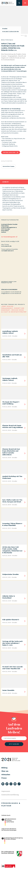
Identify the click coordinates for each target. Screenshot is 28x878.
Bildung (4, 768)
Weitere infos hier (9, 152)
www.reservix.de (6, 246)
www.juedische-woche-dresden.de (11, 291)
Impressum (5, 791)
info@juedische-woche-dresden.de (11, 293)
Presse (4, 778)
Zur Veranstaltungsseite (8, 236)
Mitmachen (5, 774)
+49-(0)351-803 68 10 (7, 250)
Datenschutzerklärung (10, 795)
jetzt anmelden (14, 744)
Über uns (4, 771)
